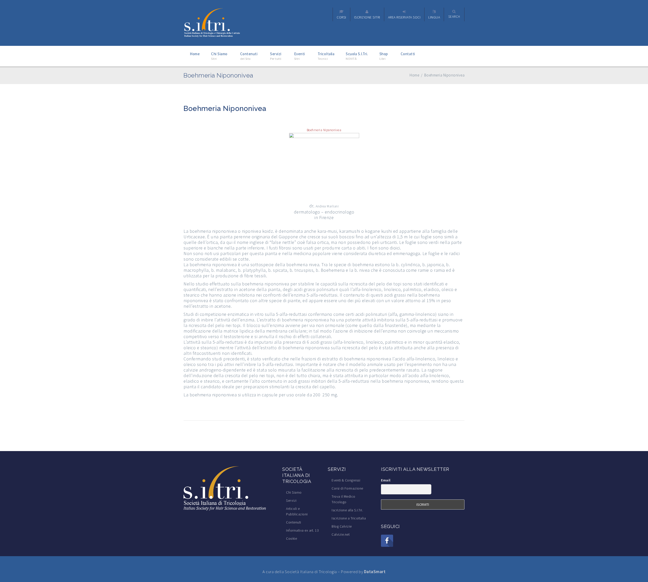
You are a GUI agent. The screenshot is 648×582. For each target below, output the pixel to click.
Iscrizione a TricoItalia (349, 518)
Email (386, 480)
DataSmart (375, 571)
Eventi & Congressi (346, 480)
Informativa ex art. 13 (302, 530)
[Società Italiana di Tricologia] (212, 22)
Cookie (291, 538)
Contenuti (293, 522)
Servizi (291, 500)
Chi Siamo (294, 492)
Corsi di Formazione (347, 488)
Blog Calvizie (342, 526)
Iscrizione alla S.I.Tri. (347, 510)
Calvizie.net (341, 534)
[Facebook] (387, 541)
